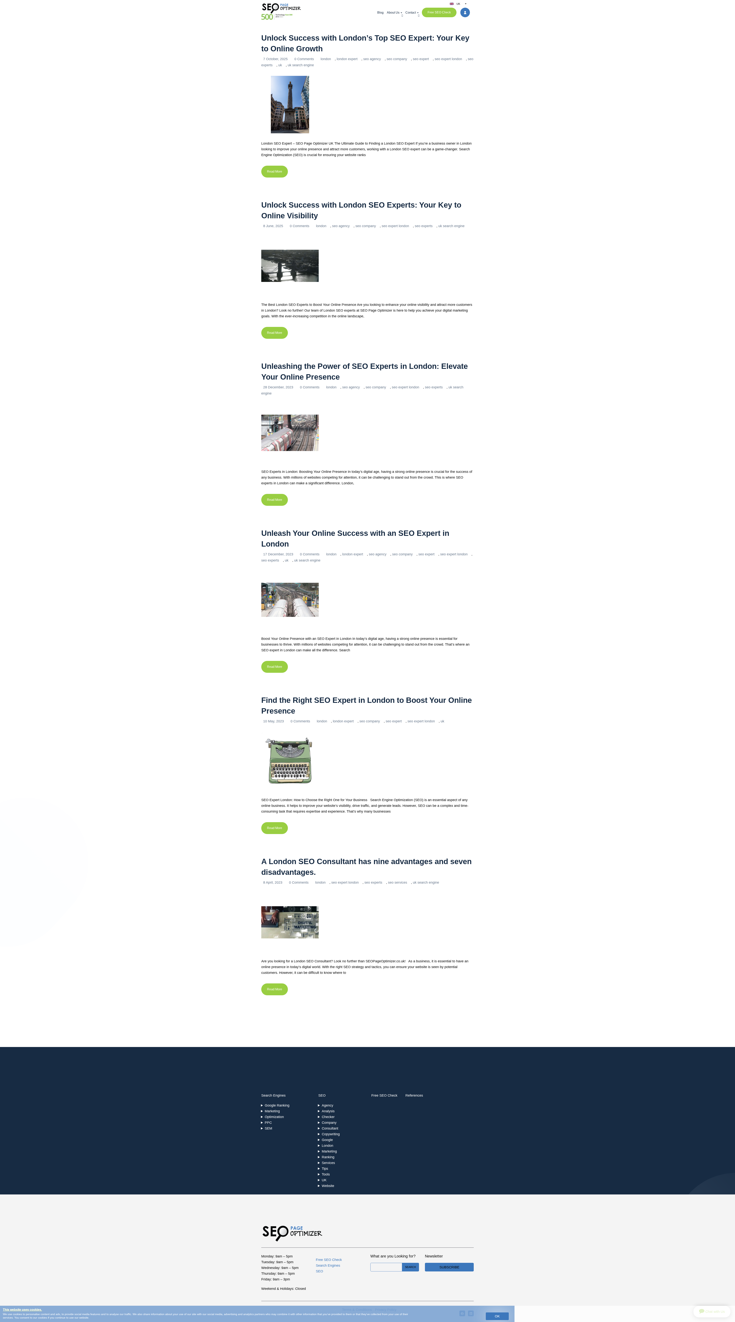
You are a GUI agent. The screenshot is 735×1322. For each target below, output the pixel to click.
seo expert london (448, 59)
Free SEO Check (439, 12)
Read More (274, 171)
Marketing (272, 1111)
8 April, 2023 (273, 882)
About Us (393, 12)
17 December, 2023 (278, 554)
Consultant (330, 1128)
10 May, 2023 (274, 721)
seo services (397, 882)
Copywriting (331, 1134)
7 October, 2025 (276, 59)
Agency (327, 1105)
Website (328, 1186)
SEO (322, 1095)
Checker (328, 1117)
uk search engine (301, 65)
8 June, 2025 (273, 226)
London (327, 1146)
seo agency (372, 59)
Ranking (328, 1157)
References (414, 1095)
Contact (410, 12)
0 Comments (304, 59)
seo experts (424, 226)
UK (324, 1180)
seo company (397, 59)
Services (328, 1163)
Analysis (328, 1111)
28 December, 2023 (278, 387)
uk (280, 65)
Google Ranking (277, 1105)
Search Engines (273, 1095)
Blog (380, 12)
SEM (268, 1128)
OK (497, 1316)
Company (329, 1123)
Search (410, 1267)
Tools (326, 1174)
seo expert (421, 59)
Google (327, 1140)
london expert (347, 59)
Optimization (274, 1117)
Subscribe (449, 1267)
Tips (325, 1169)
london (326, 59)
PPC (268, 1123)
